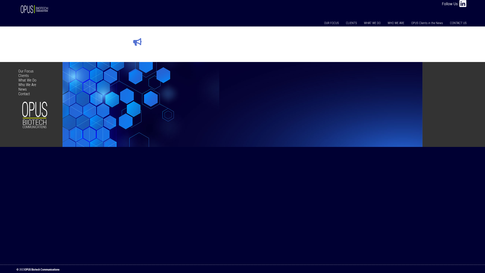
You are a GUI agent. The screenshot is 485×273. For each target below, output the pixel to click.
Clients (23, 75)
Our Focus (26, 71)
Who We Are (27, 84)
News (22, 89)
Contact (24, 94)
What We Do (27, 80)
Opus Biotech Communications (35, 7)
